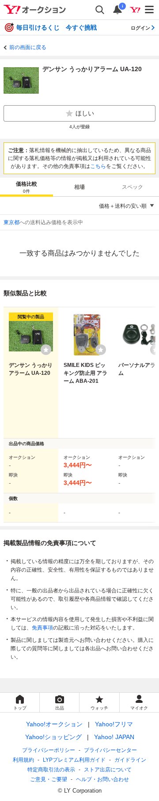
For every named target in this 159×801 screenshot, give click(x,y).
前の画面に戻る (27, 47)
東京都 (11, 222)
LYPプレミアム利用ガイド (74, 760)
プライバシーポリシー (48, 750)
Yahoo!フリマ (114, 724)
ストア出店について (108, 770)
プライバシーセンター (110, 750)
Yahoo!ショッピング (53, 736)
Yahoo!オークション (54, 724)
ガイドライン (130, 760)
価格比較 (26, 187)
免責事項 (42, 628)
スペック (132, 187)
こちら (98, 166)
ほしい (85, 113)
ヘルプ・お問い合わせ (102, 779)
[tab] (26, 187)
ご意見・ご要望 (48, 779)
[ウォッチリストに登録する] (46, 349)
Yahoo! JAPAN (114, 736)
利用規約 (23, 760)
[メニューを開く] (149, 10)
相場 (79, 187)
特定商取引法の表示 (51, 770)
